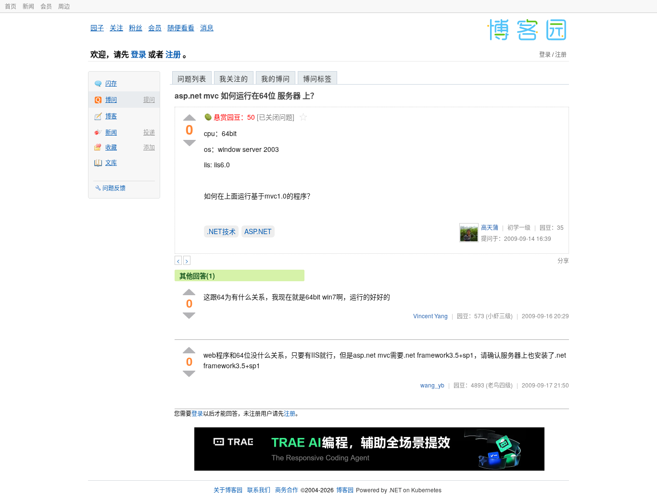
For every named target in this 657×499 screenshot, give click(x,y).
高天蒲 (489, 227)
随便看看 (180, 27)
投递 (149, 132)
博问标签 (317, 78)
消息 (207, 27)
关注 (116, 27)
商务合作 (286, 490)
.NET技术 (221, 231)
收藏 (111, 147)
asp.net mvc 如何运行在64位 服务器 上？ (246, 95)
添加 (149, 147)
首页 (10, 6)
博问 (111, 99)
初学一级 (519, 227)
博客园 (345, 490)
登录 (138, 54)
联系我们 (258, 490)
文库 (111, 162)
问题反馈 (114, 188)
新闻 (28, 6)
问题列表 (191, 78)
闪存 (111, 83)
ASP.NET (258, 231)
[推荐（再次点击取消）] (189, 118)
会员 (46, 6)
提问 (149, 99)
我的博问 (275, 78)
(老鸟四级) (499, 385)
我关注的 (233, 78)
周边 (64, 6)
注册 (173, 54)
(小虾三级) (499, 316)
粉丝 (135, 27)
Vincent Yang (430, 316)
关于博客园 (228, 490)
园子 (97, 27)
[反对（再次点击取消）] (189, 143)
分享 (563, 260)
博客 (111, 116)
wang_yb (432, 385)
